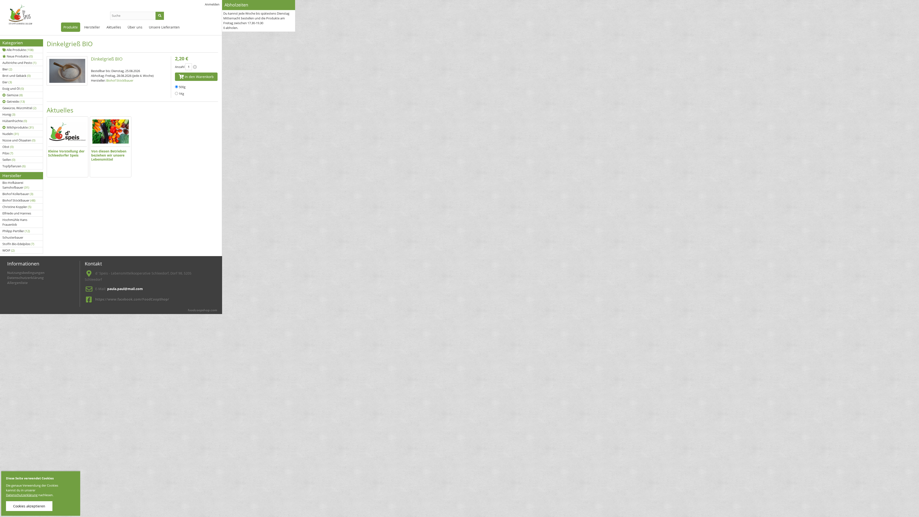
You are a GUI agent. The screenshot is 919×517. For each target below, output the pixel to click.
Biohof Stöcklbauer (18, 200)
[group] (67, 146)
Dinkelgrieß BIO (107, 59)
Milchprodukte (20, 127)
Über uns (135, 27)
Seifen (8, 159)
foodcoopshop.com (202, 310)
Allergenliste (17, 283)
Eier (7, 82)
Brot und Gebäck (16, 75)
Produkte (70, 27)
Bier (7, 69)
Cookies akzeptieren (29, 506)
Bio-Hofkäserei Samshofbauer (15, 185)
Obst (8, 147)
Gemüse (15, 95)
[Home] (26, 16)
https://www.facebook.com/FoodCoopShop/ (132, 299)
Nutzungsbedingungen (26, 272)
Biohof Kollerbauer (17, 194)
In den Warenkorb (199, 76)
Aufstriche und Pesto (19, 63)
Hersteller (92, 27)
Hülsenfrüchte (14, 121)
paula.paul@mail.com (125, 289)
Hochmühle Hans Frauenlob (14, 222)
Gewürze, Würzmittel (19, 108)
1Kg (181, 93)
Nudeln (10, 134)
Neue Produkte (20, 56)
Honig (8, 114)
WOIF (8, 250)
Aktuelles (113, 27)
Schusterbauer (12, 237)
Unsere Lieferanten (164, 27)
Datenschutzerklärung (25, 277)
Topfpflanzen (14, 166)
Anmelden (212, 4)
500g (182, 87)
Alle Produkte (20, 50)
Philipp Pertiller (16, 231)
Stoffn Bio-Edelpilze (18, 244)
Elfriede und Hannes (16, 213)
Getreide (16, 101)
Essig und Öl (13, 88)
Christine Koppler (16, 207)
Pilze (7, 153)
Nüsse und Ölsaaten (18, 140)
